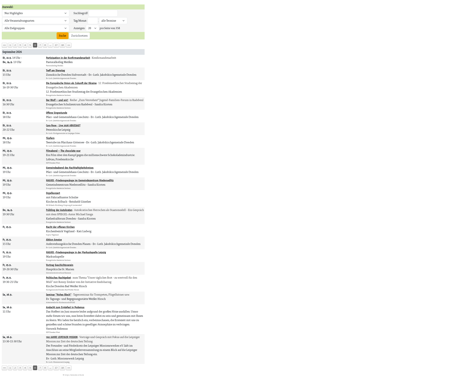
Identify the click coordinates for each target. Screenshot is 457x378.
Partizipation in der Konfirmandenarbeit (68, 58)
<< (4, 45)
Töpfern (50, 138)
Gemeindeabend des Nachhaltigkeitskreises (70, 168)
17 (56, 45)
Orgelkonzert (53, 193)
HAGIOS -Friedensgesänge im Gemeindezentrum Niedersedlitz (80, 180)
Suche (62, 35)
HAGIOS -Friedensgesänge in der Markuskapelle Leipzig (76, 252)
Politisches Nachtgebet (58, 277)
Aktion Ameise (54, 239)
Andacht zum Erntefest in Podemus (65, 307)
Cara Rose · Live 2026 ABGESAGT (63, 125)
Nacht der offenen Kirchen (60, 227)
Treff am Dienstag (55, 70)
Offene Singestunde (56, 113)
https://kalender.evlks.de (74, 375)
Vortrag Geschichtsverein (59, 265)
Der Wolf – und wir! (57, 100)
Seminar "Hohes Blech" (58, 294)
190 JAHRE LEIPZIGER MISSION (62, 337)
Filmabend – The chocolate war (63, 151)
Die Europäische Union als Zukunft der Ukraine (71, 83)
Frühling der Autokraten (59, 210)
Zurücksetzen (79, 35)
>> (68, 45)
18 (62, 45)
